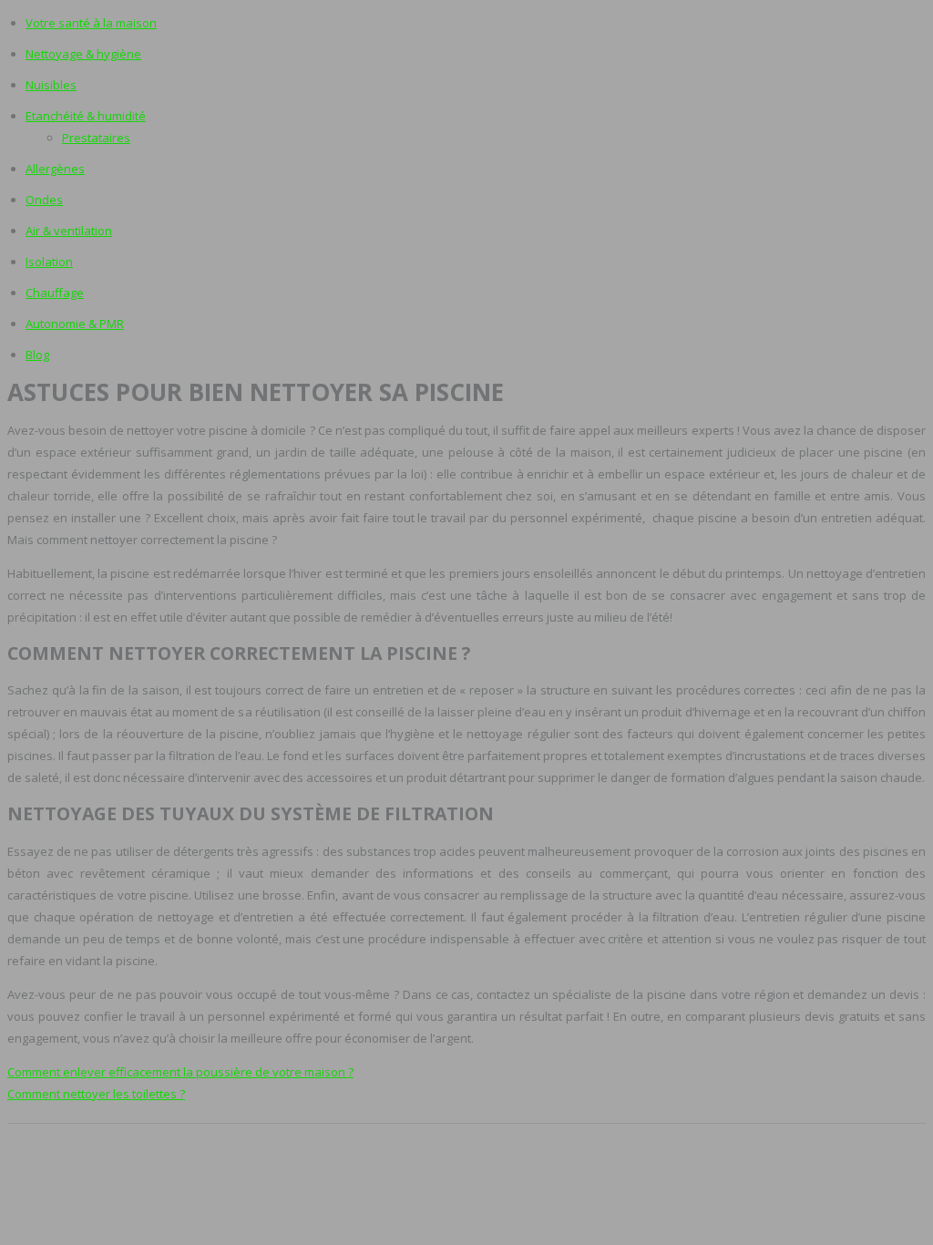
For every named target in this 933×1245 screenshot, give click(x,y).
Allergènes (55, 168)
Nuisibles (51, 85)
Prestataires (96, 137)
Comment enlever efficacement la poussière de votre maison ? (180, 1072)
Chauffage (55, 292)
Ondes (44, 199)
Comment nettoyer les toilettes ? (96, 1094)
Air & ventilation (69, 230)
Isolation (49, 261)
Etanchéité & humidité (86, 116)
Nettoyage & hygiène (83, 54)
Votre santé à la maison (91, 23)
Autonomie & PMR (75, 323)
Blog (37, 354)
